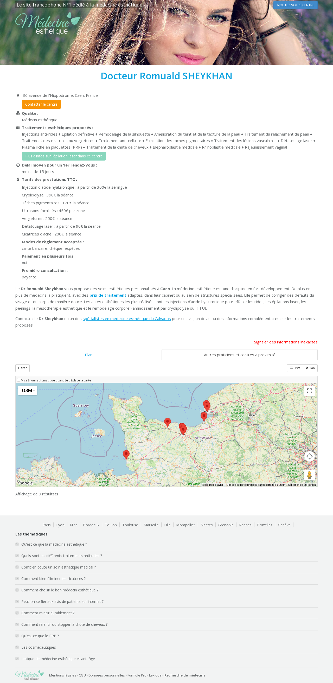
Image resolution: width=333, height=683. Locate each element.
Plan (88, 354)
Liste (296, 368)
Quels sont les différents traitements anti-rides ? (61, 555)
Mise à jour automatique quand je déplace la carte (56, 380)
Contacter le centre (41, 104)
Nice (74, 524)
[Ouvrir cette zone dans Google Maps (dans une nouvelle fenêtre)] (25, 483)
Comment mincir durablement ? (47, 612)
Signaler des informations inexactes (286, 341)
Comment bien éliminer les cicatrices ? (53, 578)
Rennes (245, 524)
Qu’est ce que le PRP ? (40, 635)
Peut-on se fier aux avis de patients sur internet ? (62, 601)
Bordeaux (91, 524)
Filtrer (22, 368)
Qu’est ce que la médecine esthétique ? (54, 544)
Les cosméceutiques (38, 647)
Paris (46, 524)
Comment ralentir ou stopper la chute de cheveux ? (64, 624)
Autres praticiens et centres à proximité (240, 354)
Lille (167, 524)
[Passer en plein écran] (309, 391)
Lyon (60, 524)
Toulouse (130, 524)
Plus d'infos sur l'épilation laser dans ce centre (64, 156)
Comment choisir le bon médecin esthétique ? (59, 590)
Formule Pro (136, 675)
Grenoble (226, 524)
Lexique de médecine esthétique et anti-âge (58, 658)
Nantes (207, 524)
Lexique (155, 675)
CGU (82, 675)
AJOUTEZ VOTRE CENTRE (295, 5)
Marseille (151, 524)
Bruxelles (264, 524)
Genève (284, 524)
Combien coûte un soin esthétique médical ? (58, 567)
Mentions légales (62, 675)
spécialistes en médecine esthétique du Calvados (127, 318)
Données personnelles (106, 675)
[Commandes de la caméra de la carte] (309, 456)
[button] (183, 431)
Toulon (111, 524)
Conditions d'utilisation (302, 484)
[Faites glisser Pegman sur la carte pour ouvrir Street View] (309, 475)
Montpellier (185, 524)
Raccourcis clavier (212, 484)
